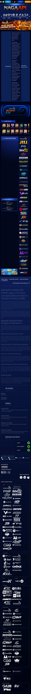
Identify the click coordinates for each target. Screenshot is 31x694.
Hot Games (4, 17)
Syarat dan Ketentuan (24, 279)
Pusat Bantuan (5, 280)
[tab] (23, 138)
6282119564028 (20, 446)
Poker (25, 16)
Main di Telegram (8, 2)
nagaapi (23, 302)
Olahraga (17, 16)
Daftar (27, 1)
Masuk (20, 1)
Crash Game (20, 17)
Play (8, 113)
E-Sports (27, 17)
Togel (14, 16)
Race (11, 16)
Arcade (22, 16)
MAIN (4, 125)
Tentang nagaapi (4, 279)
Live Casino (9, 17)
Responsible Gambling (13, 279)
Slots (6, 16)
